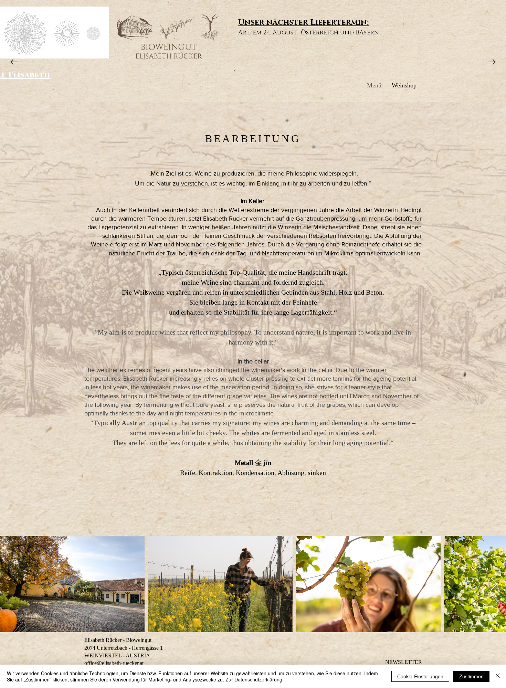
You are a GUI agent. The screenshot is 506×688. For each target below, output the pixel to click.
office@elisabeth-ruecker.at (114, 663)
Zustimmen (471, 676)
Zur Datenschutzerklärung (253, 679)
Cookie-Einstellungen (420, 676)
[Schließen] (498, 676)
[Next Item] (494, 584)
